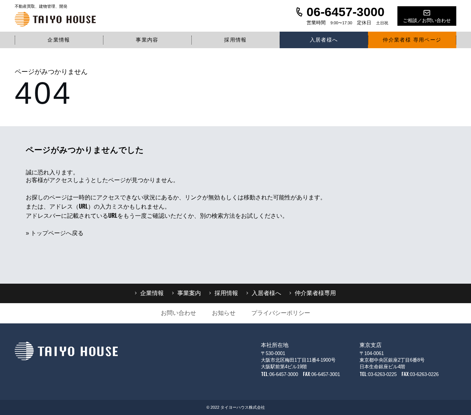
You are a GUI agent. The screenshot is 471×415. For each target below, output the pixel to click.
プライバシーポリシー (280, 313)
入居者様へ (324, 40)
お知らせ (224, 313)
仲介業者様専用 (315, 293)
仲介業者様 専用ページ (412, 40)
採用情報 (235, 40)
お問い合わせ (178, 313)
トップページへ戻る (57, 233)
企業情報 (58, 40)
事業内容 (147, 40)
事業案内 (189, 293)
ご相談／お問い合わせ (427, 20)
